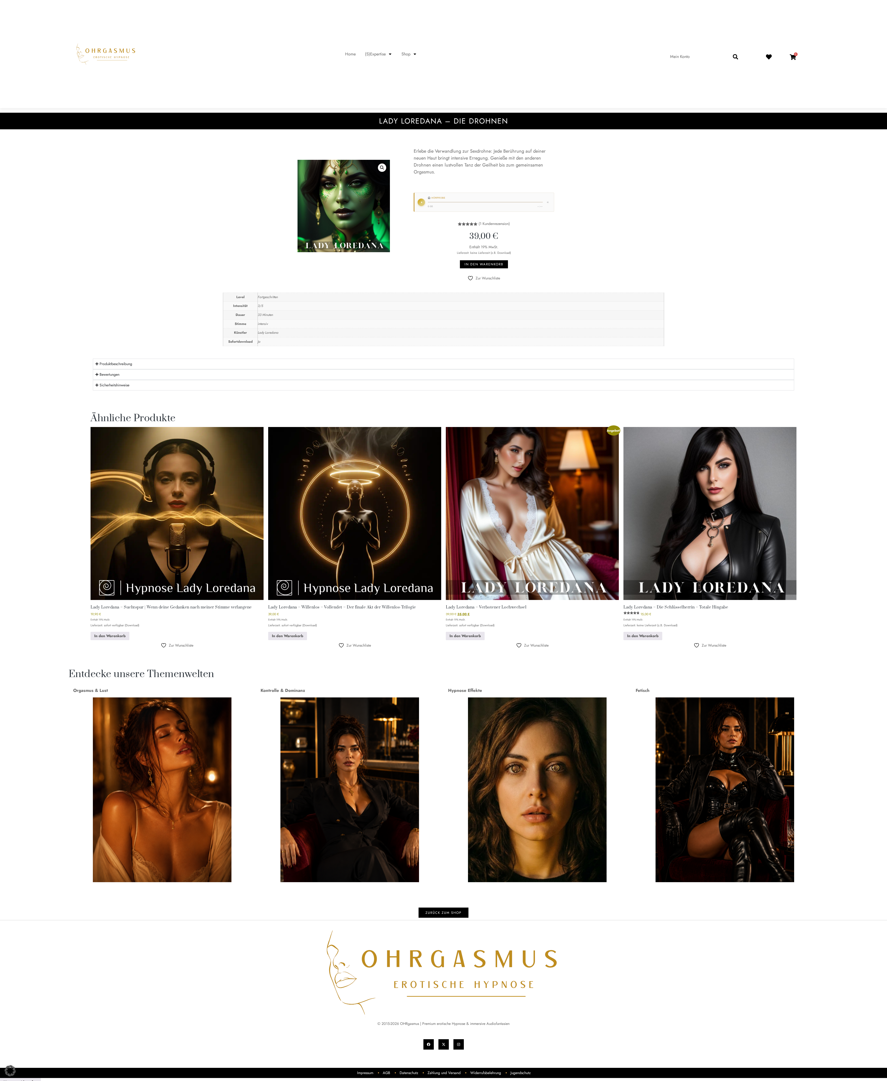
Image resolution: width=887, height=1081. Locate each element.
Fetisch (643, 690)
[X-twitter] (443, 1044)
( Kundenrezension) (494, 223)
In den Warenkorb (484, 264)
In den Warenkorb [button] (110, 636)
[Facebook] (428, 1044)
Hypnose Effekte (465, 690)
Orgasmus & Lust (90, 690)
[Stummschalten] (548, 202)
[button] (735, 57)
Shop (405, 54)
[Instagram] (458, 1044)
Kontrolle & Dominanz (283, 690)
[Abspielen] (421, 202)
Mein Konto (680, 57)
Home (350, 54)
